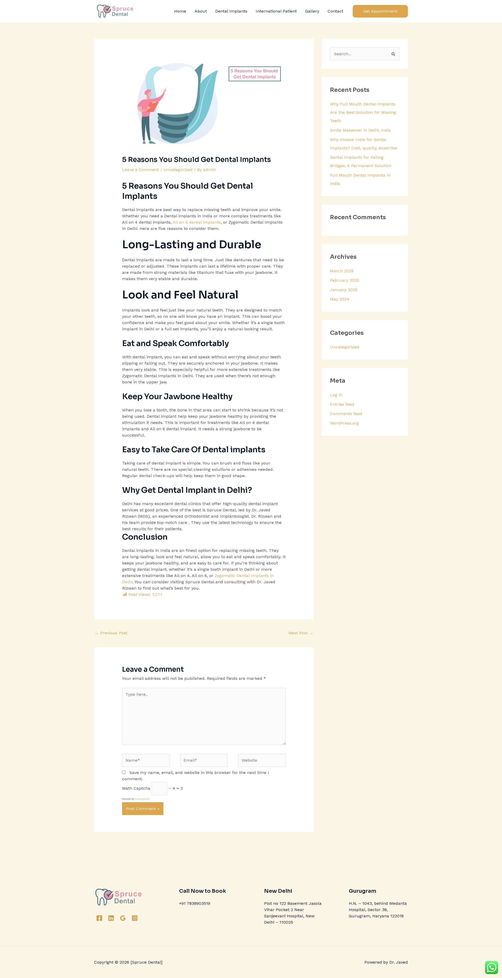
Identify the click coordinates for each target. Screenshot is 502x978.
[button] (380, 11)
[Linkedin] (111, 918)
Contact (335, 11)
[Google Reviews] (123, 918)
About (201, 11)
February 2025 (344, 280)
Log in (336, 394)
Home (180, 11)
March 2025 (342, 270)
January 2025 (343, 289)
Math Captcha (136, 788)
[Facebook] (99, 918)
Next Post (300, 632)
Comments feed (346, 413)
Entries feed (342, 404)
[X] (143, 918)
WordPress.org (344, 423)
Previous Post (111, 632)
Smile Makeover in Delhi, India (360, 130)
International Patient (276, 11)
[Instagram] (134, 918)
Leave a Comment (140, 169)
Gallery (312, 11)
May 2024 (339, 299)
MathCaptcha (142, 799)
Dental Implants (231, 11)
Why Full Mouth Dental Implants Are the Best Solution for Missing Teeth (363, 112)
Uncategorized (178, 169)
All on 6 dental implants (197, 222)
